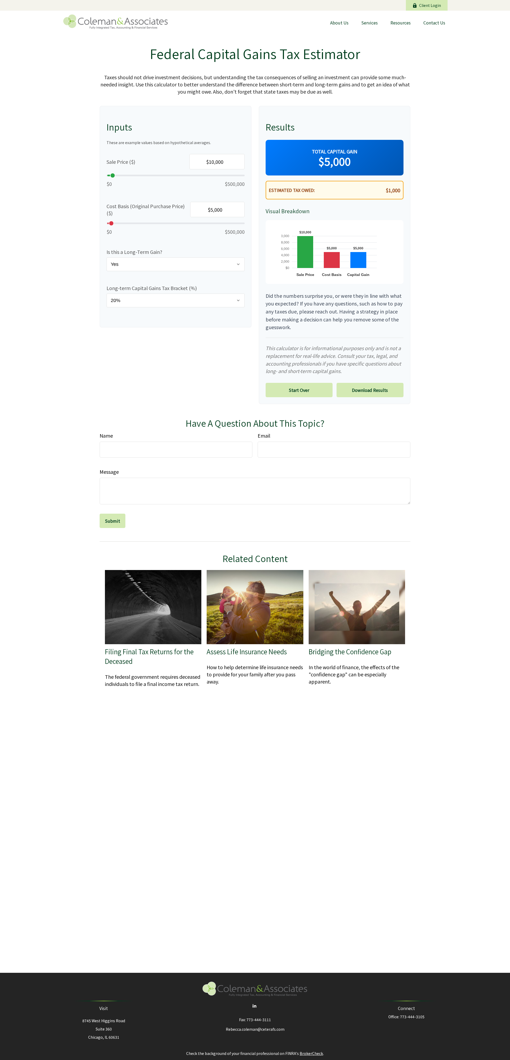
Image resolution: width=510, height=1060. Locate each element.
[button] (339, 22)
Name (106, 435)
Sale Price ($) (121, 161)
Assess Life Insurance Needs (247, 651)
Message (109, 471)
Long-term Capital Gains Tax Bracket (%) (152, 287)
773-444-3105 (412, 1016)
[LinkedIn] (254, 1005)
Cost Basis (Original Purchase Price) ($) (146, 209)
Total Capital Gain (334, 151)
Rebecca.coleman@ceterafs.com (255, 1029)
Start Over (299, 390)
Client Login (430, 5)
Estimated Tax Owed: (292, 190)
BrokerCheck (311, 1053)
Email (264, 435)
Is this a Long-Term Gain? (134, 251)
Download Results (370, 390)
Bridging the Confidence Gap (350, 651)
